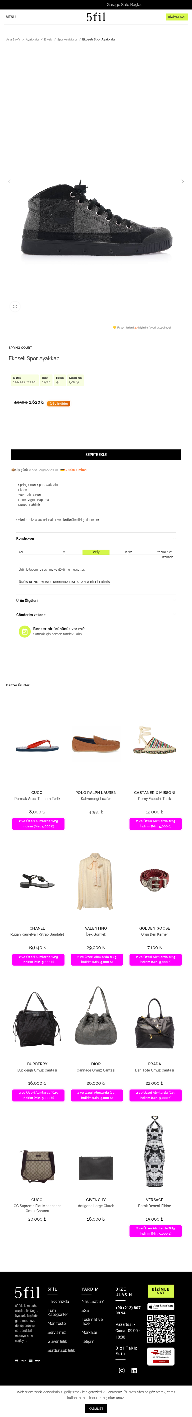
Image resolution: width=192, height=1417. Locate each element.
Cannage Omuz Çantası (96, 1070)
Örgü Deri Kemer (154, 934)
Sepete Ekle (96, 455)
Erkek (48, 39)
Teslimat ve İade (92, 1321)
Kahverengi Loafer (96, 798)
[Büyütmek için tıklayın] (15, 307)
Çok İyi (74, 382)
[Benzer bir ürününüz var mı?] (25, 632)
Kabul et (96, 1409)
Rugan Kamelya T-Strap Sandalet (37, 934)
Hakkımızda (58, 1301)
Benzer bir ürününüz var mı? (58, 629)
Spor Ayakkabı (67, 39)
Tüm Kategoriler (58, 1312)
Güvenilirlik (57, 1341)
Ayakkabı (33, 39)
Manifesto (57, 1323)
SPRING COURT (20, 348)
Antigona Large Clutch (96, 1206)
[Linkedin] (134, 1370)
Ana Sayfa (13, 39)
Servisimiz (57, 1332)
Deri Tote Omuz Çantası (154, 1070)
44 (58, 382)
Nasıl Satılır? (93, 1301)
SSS (85, 1310)
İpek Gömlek (96, 934)
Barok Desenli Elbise (154, 1206)
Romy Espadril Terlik (154, 798)
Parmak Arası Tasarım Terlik (37, 798)
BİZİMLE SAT (177, 16)
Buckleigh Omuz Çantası (37, 1070)
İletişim (88, 1341)
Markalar (89, 1332)
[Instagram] (122, 1370)
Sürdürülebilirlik (61, 1350)
